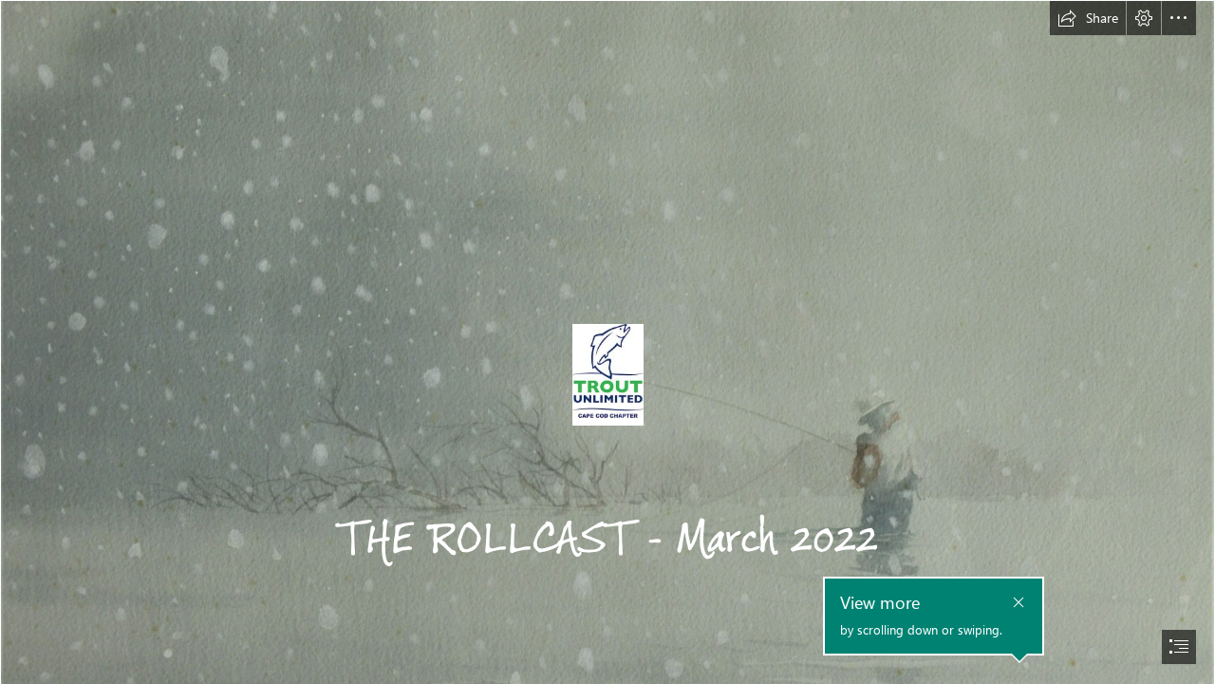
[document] (607, 342)
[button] (1088, 18)
